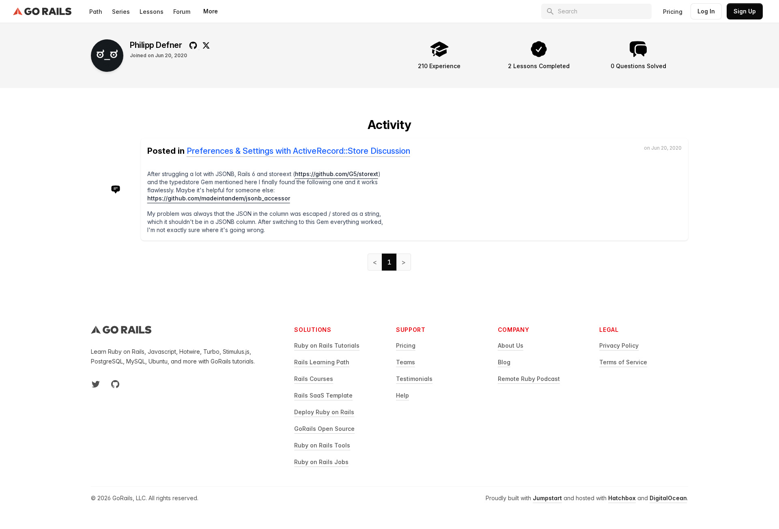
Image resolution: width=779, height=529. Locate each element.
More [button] (210, 11)
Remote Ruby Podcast (529, 378)
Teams (405, 362)
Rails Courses (313, 378)
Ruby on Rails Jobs (321, 461)
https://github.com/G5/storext (336, 173)
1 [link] (389, 262)
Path (95, 11)
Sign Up (745, 11)
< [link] (375, 262)
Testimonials (414, 378)
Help (402, 395)
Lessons (152, 11)
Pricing (672, 11)
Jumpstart (547, 498)
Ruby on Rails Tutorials (326, 345)
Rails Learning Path (321, 362)
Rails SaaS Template (323, 395)
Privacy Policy (619, 345)
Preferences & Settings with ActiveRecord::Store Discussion (298, 151)
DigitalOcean (668, 498)
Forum (181, 11)
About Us (510, 345)
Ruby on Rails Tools (322, 445)
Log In (706, 11)
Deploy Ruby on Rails (324, 412)
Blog (504, 362)
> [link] (404, 262)
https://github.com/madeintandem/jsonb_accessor (218, 198)
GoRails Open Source (324, 428)
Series (121, 11)
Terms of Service (623, 362)
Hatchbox (622, 498)
